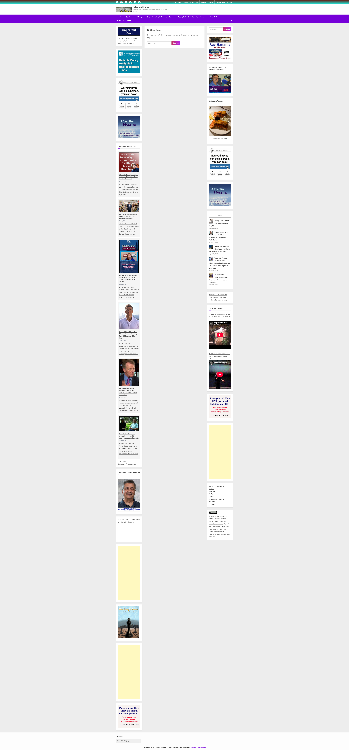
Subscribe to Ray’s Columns (224, 2)
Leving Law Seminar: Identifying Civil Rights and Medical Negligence (219, 248)
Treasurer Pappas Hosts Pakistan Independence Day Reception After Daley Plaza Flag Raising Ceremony (219, 263)
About (119, 17)
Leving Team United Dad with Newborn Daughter (219, 223)
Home (174, 2)
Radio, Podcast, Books (186, 17)
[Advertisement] (129, 573)
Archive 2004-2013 (124, 21)
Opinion (186, 2)
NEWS (220, 215)
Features (203, 2)
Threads (211, 504)
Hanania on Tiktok (212, 17)
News (179, 2)
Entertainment (194, 2)
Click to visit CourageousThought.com (127, 463)
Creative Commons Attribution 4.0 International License (217, 521)
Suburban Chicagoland (142, 7)
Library (139, 17)
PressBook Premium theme (198, 747)
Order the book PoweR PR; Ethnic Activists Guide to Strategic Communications (218, 297)
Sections (129, 17)
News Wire (200, 17)
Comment (172, 17)
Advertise (210, 2)
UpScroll (212, 502)
